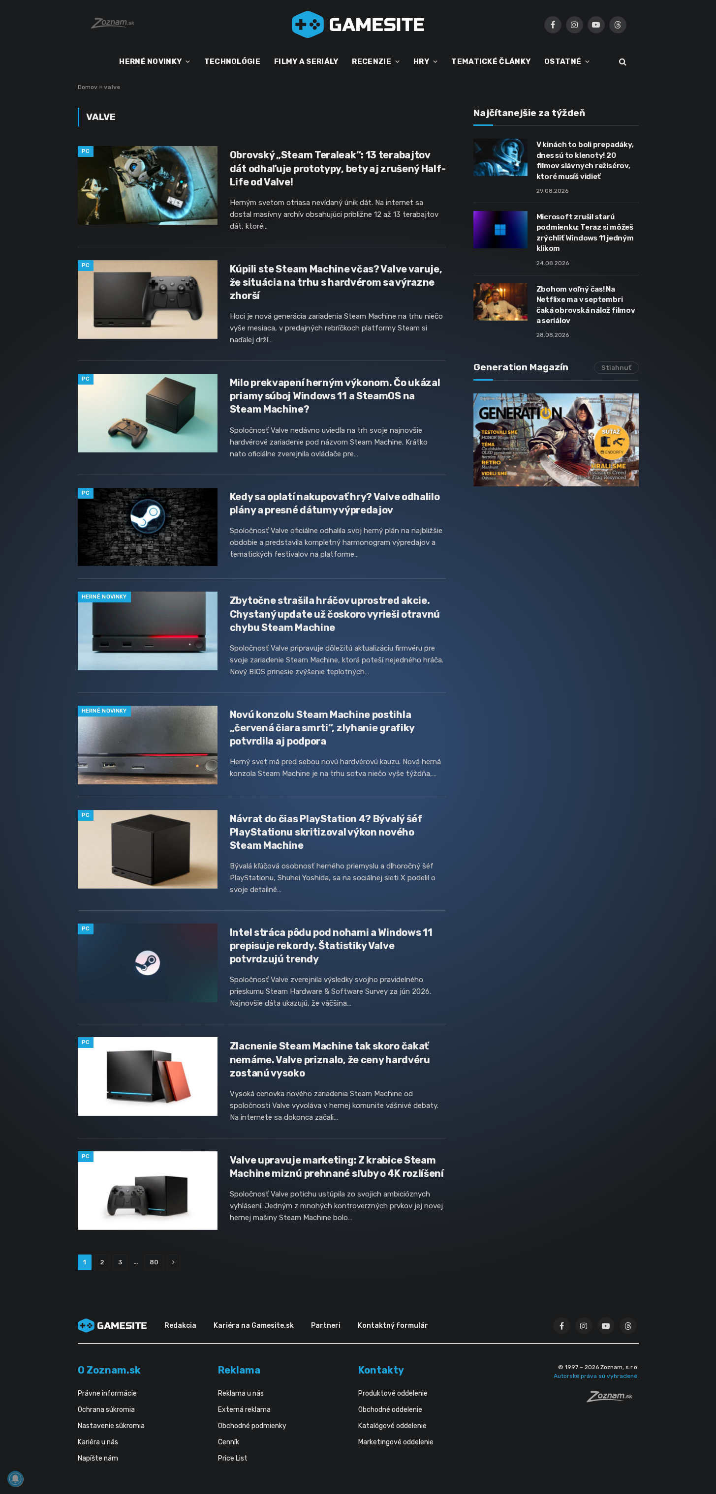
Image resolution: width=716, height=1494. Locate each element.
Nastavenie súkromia (111, 1426)
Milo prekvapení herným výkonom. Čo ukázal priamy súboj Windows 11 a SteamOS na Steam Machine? (335, 396)
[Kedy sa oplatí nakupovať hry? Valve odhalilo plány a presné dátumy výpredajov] (148, 527)
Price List (233, 1458)
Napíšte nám (98, 1458)
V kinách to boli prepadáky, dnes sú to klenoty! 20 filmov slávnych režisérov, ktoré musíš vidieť (585, 160)
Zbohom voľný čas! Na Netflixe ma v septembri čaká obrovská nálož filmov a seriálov (585, 305)
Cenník (228, 1442)
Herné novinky (104, 597)
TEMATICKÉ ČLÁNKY (490, 61)
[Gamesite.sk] (358, 24)
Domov (87, 87)
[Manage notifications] (15, 1479)
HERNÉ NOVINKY (150, 61)
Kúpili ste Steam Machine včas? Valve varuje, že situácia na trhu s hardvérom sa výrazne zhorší (336, 282)
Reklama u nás (241, 1393)
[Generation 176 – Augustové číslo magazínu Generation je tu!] (556, 439)
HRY (421, 61)
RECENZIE (371, 61)
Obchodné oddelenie (390, 1409)
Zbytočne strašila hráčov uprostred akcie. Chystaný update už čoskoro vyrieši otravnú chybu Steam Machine (335, 614)
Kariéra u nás (98, 1442)
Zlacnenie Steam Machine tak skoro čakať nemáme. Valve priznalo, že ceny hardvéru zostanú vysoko (330, 1059)
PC (86, 151)
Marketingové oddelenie (396, 1442)
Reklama (239, 1370)
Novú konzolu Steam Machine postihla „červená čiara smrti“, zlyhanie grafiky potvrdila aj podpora (322, 728)
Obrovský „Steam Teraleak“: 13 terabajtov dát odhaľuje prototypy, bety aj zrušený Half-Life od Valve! (338, 168)
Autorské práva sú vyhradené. (596, 1376)
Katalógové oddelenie (392, 1426)
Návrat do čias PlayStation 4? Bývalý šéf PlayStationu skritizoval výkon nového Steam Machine (326, 832)
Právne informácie (107, 1393)
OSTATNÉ (562, 61)
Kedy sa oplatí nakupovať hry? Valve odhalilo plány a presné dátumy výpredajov (335, 503)
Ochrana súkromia (106, 1409)
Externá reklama (244, 1409)
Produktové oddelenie (393, 1393)
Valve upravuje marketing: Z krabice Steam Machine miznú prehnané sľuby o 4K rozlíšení (337, 1166)
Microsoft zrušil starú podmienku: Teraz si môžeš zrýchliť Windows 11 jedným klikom (585, 232)
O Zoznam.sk (109, 1370)
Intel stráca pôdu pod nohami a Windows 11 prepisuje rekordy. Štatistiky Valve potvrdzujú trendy (331, 945)
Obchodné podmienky (252, 1426)
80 (154, 1262)
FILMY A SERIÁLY (306, 61)
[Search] (621, 62)
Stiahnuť (616, 367)
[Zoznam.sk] (613, 1399)
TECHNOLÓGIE (232, 61)
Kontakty (381, 1370)
